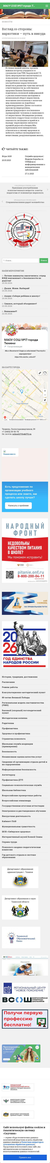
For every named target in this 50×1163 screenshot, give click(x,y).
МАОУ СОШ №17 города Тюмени (20, 5)
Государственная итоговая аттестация (23, 805)
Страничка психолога (13, 738)
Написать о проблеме (18, 505)
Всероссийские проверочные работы (22, 795)
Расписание (8, 682)
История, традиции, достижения (19, 677)
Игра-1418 (7, 156)
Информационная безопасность (19, 769)
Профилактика (10, 728)
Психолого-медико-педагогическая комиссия (21, 848)
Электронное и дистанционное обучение (24, 811)
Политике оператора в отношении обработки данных (23, 1143)
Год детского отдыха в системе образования (19, 856)
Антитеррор (8, 774)
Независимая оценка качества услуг (22, 756)
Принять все (25, 1157)
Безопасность (9, 751)
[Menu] (47, 6)
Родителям (8, 723)
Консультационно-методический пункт (23, 692)
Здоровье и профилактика (16, 733)
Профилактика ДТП (12, 780)
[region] (25, 1143)
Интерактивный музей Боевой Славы (22, 837)
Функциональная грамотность (18, 826)
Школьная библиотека (14, 790)
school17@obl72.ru (21, 434)
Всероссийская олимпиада (16, 800)
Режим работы (10, 687)
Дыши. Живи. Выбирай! (16, 288)
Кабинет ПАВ (9, 821)
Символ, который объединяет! (20, 303)
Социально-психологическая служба (22, 785)
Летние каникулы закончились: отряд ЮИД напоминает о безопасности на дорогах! (24, 278)
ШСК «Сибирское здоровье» (16, 831)
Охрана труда (9, 842)
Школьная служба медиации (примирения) (17, 745)
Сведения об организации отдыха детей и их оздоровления (24, 763)
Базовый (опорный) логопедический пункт (21, 711)
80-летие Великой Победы (16, 697)
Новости (7, 21)
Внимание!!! (10, 311)
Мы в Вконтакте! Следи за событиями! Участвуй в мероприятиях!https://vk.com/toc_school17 (25, 354)
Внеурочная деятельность (16, 816)
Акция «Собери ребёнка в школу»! (22, 296)
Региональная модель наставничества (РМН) (23, 704)
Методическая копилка (14, 718)
